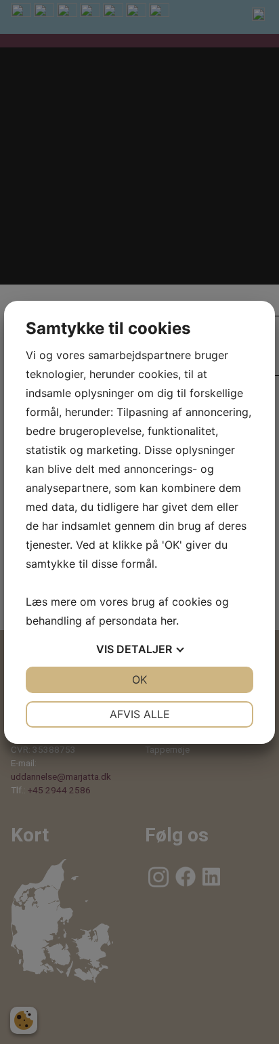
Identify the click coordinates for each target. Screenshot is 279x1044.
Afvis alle (140, 714)
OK (139, 679)
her (168, 620)
